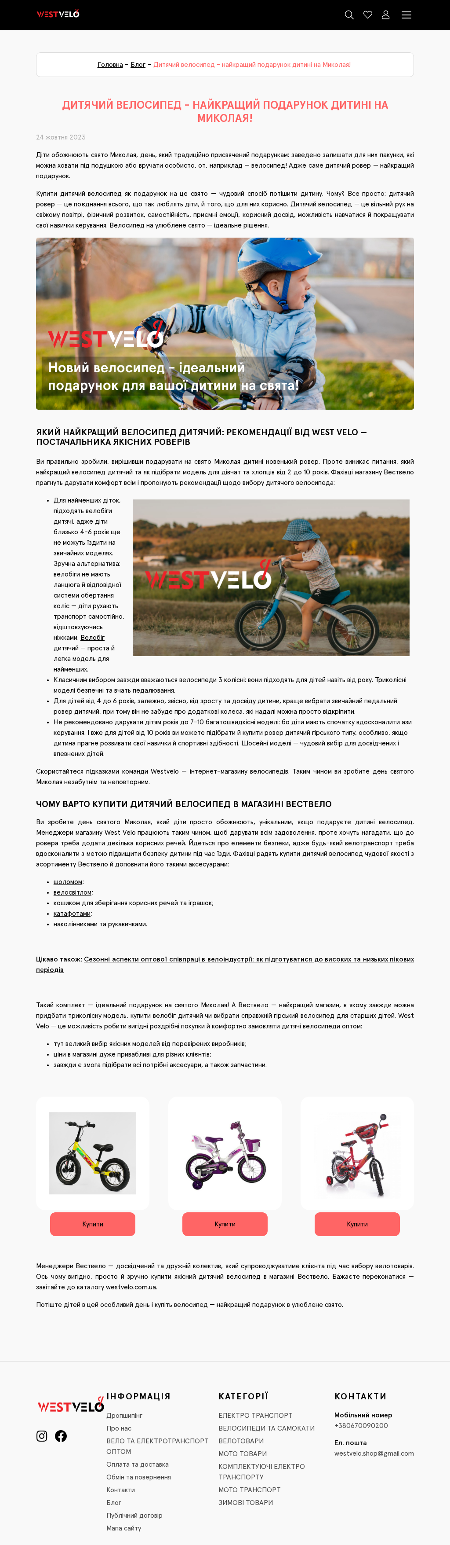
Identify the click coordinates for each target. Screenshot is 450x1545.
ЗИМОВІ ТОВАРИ (245, 1502)
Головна (110, 64)
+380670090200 (361, 1425)
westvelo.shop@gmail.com (374, 1453)
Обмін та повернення (138, 1477)
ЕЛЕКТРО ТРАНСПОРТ (255, 1415)
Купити (92, 1224)
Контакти (120, 1490)
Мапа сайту (123, 1528)
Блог (138, 64)
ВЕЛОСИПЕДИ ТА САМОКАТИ (266, 1428)
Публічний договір (134, 1515)
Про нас (118, 1428)
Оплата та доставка (137, 1464)
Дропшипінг (124, 1415)
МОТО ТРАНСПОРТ (249, 1490)
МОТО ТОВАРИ (242, 1453)
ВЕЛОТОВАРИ (241, 1441)
